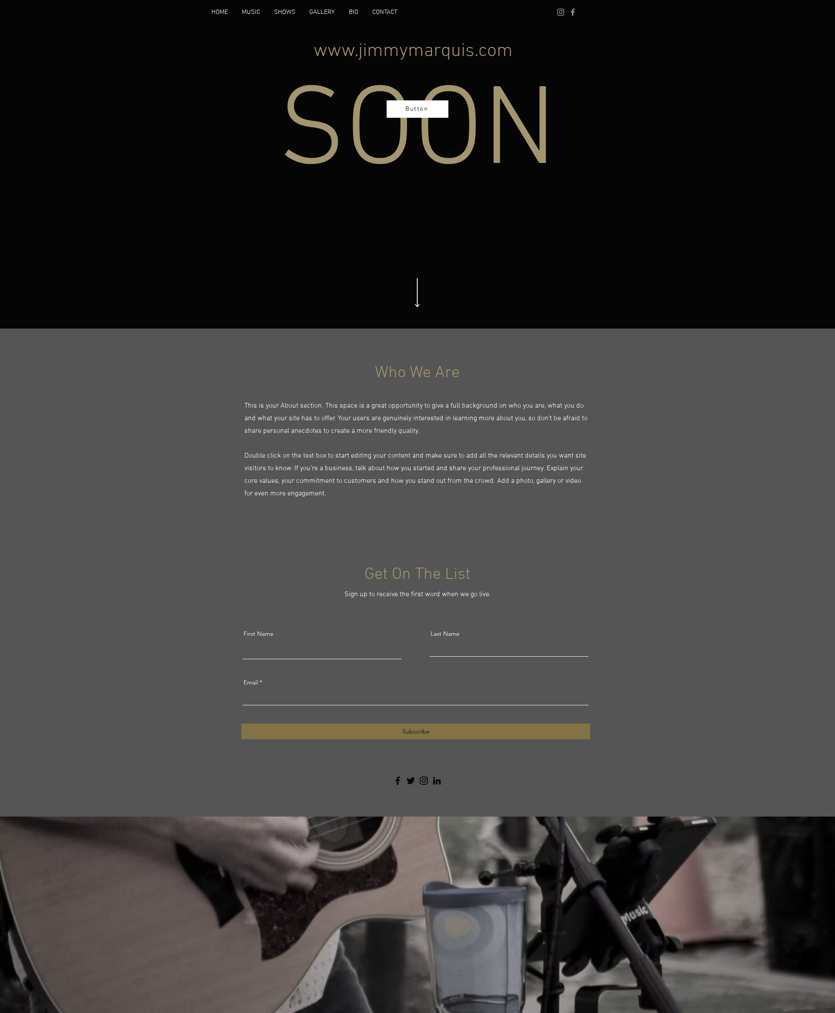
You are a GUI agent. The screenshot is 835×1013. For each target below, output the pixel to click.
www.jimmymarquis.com (413, 51)
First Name (259, 634)
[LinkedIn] (436, 780)
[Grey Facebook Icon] (573, 12)
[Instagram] (560, 12)
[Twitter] (410, 780)
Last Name (445, 634)
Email (251, 682)
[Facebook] (397, 780)
